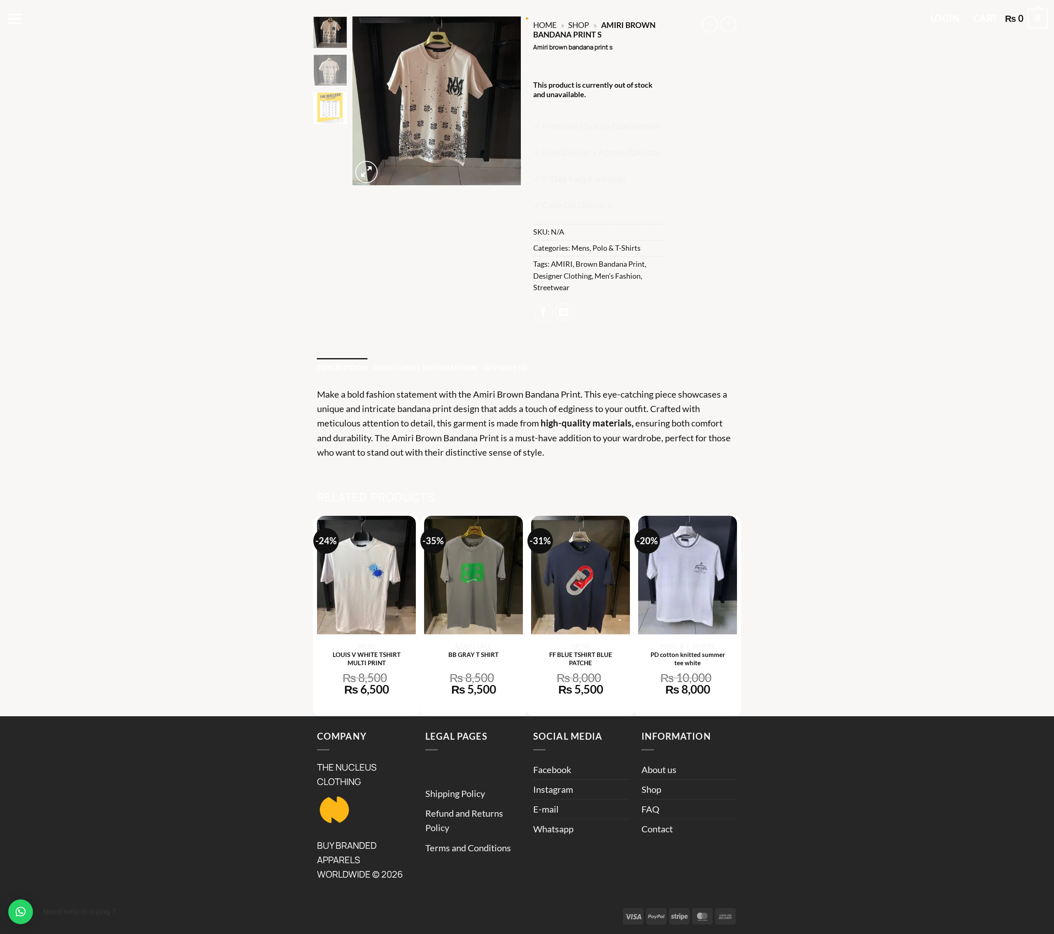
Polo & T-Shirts (616, 248)
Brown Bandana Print (610, 264)
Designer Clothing (562, 276)
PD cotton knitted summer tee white (688, 658)
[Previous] (366, 101)
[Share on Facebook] (543, 312)
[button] (14, 18)
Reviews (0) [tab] (505, 367)
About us (658, 769)
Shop (651, 789)
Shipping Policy (455, 793)
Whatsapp (553, 828)
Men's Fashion (618, 276)
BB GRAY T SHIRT (473, 654)
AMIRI (562, 264)
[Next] (507, 101)
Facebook (552, 769)
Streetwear (551, 287)
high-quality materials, (587, 423)
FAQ (650, 809)
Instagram (553, 789)
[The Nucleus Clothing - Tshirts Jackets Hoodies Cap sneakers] (527, 18)
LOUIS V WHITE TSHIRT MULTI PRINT (367, 658)
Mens (580, 248)
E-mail (546, 809)
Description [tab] (342, 367)
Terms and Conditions (468, 847)
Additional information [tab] (425, 367)
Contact (657, 828)
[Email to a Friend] (564, 312)
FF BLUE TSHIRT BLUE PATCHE (580, 658)
